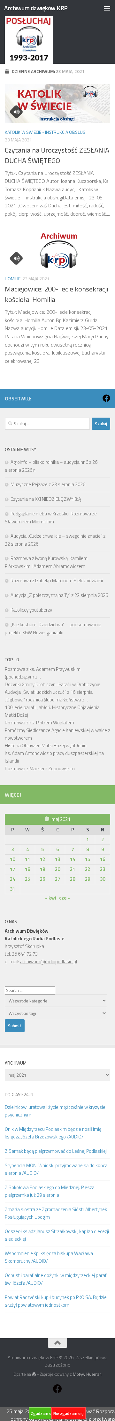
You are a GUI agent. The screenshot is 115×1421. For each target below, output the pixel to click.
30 (102, 879)
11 (27, 859)
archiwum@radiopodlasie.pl (48, 961)
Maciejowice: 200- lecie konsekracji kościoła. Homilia (56, 294)
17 (12, 869)
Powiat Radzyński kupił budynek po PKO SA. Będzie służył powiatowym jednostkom (56, 1301)
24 (12, 879)
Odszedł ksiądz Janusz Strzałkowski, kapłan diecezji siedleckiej (57, 1235)
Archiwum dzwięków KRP (36, 7)
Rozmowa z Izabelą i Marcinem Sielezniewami (57, 580)
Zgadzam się (43, 1413)
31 (12, 889)
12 (42, 859)
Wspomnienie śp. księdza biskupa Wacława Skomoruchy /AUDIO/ (49, 1257)
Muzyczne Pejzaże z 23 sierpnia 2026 (48, 484)
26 (42, 879)
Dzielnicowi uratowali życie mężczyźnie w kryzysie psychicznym (55, 1110)
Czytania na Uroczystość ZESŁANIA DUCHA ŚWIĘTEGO (57, 155)
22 (87, 869)
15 (87, 859)
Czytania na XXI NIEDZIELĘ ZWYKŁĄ (46, 499)
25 (27, 879)
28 (72, 879)
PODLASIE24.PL (19, 1094)
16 (102, 859)
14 (72, 859)
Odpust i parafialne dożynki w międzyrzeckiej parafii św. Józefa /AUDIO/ (57, 1279)
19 (42, 869)
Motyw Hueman (87, 1374)
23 (102, 869)
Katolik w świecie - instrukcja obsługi (46, 132)
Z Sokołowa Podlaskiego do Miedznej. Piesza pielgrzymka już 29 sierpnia (50, 1191)
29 (87, 879)
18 (27, 869)
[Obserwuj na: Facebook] (106, 398)
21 (72, 869)
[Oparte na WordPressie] (34, 1374)
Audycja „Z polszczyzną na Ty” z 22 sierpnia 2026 (59, 595)
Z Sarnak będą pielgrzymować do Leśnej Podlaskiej (56, 1151)
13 (57, 859)
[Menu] (107, 8)
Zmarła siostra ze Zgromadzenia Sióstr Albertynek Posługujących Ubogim (56, 1213)
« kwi (50, 897)
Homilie (12, 278)
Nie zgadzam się (68, 1413)
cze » (64, 897)
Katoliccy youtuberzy (31, 610)
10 (12, 859)
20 (57, 869)
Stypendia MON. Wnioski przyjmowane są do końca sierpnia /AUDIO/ (56, 1169)
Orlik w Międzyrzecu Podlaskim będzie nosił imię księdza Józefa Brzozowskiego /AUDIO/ (53, 1132)
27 (57, 879)
